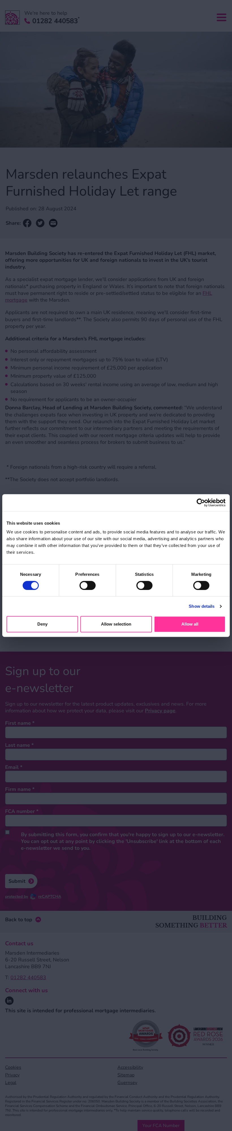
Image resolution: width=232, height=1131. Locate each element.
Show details (201, 606)
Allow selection (116, 624)
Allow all (189, 624)
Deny (42, 624)
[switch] (88, 585)
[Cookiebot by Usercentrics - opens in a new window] (200, 502)
